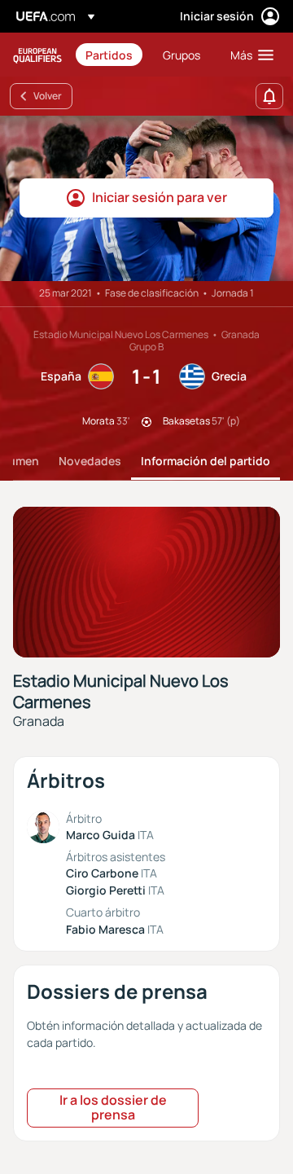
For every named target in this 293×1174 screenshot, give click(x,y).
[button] (248, 54)
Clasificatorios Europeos (37, 55)
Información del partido (205, 461)
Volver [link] (47, 96)
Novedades (90, 461)
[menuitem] (110, 54)
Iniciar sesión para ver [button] (159, 197)
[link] (109, 54)
